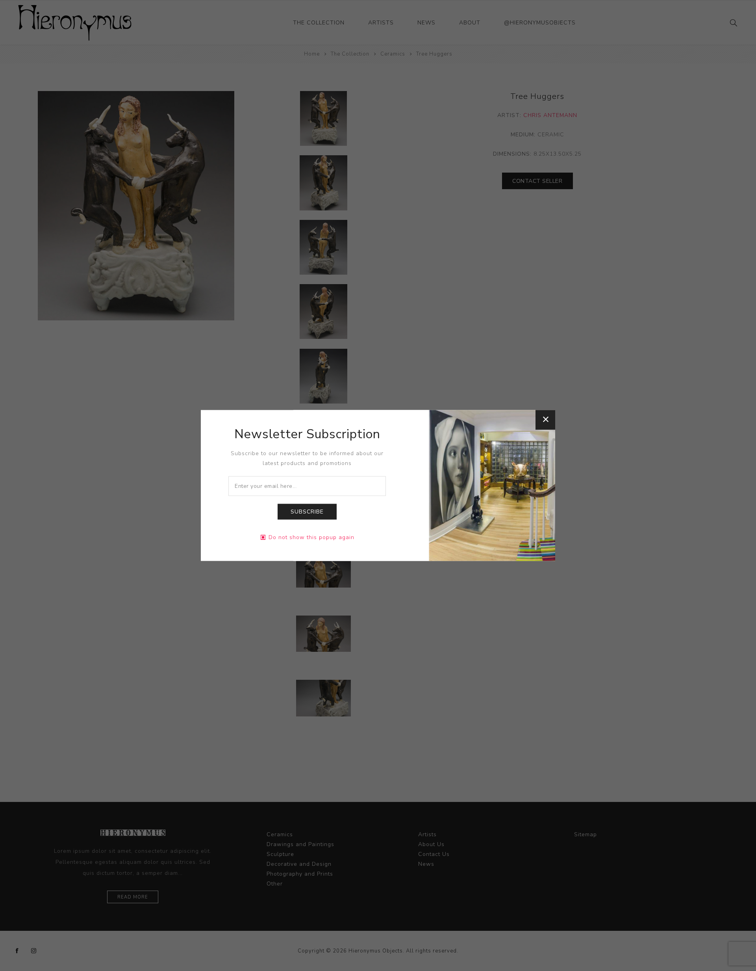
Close (545, 420)
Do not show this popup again (311, 537)
